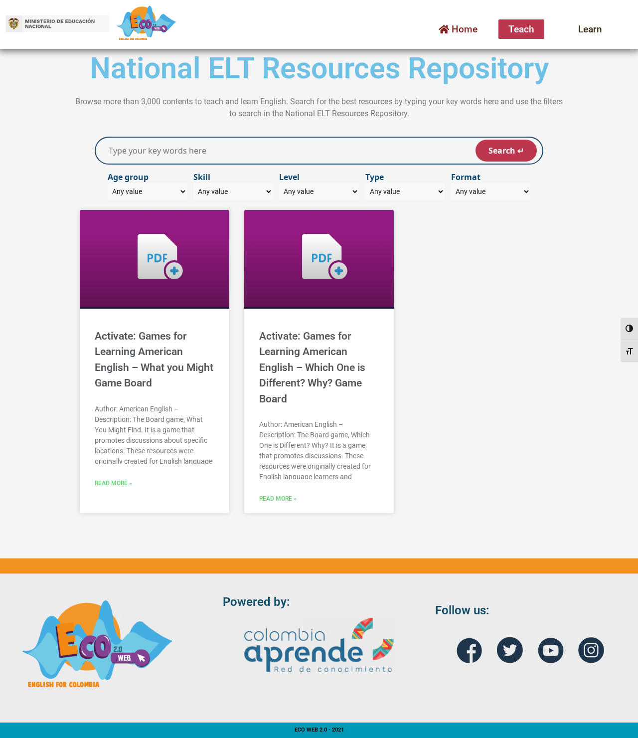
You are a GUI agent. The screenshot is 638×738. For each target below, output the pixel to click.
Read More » (113, 483)
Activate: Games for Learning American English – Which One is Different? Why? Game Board (312, 367)
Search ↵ (506, 150)
